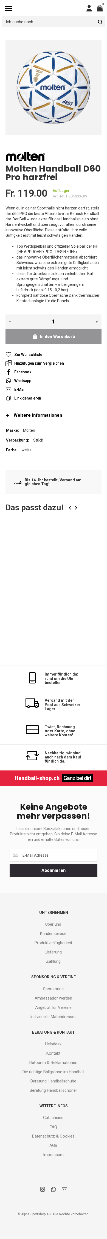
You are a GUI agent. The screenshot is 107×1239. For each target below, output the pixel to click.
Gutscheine (53, 1117)
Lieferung (53, 952)
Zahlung (53, 961)
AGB (53, 1145)
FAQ (53, 1126)
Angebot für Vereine (53, 1007)
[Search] (100, 21)
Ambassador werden (53, 998)
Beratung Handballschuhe (53, 1081)
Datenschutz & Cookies (53, 1136)
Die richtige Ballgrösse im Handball (53, 1071)
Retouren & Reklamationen (53, 1062)
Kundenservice (53, 933)
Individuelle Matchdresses (53, 1016)
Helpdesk (53, 1044)
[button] (93, 536)
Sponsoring (53, 988)
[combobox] (53, 21)
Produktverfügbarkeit (53, 942)
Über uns (53, 924)
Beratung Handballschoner (53, 1090)
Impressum (53, 1154)
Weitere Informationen (38, 415)
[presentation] (70, 508)
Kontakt (53, 1053)
